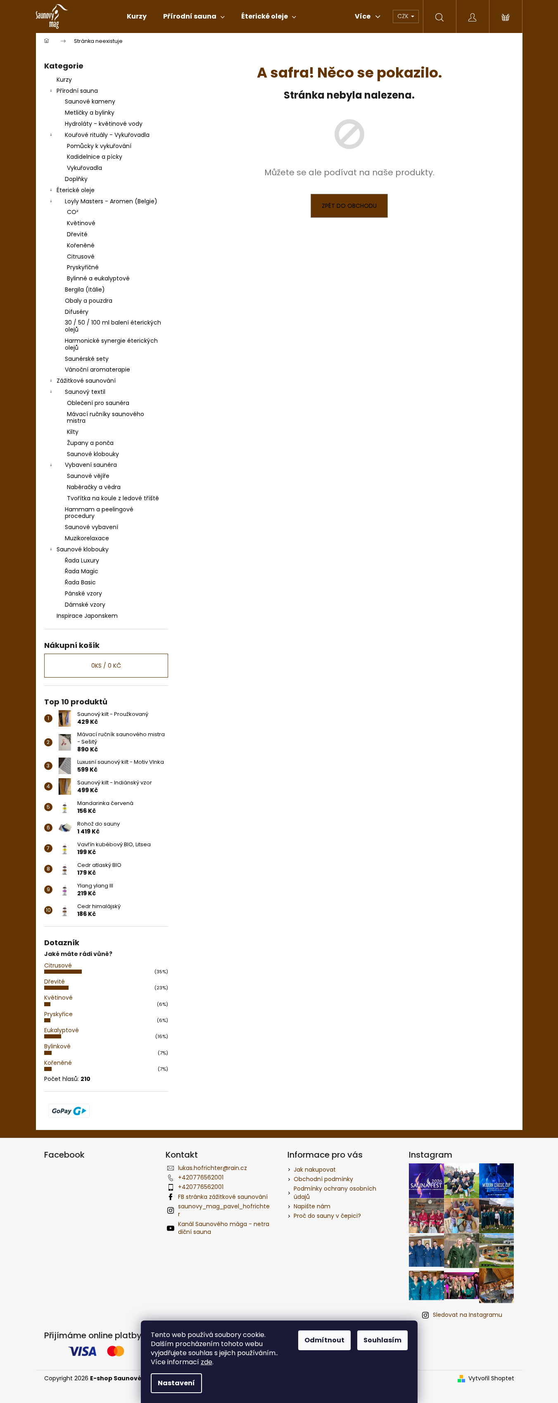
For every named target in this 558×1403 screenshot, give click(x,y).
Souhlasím (382, 1340)
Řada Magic (81, 571)
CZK (403, 16)
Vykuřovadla (84, 168)
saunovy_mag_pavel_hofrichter (224, 1210)
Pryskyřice (58, 1014)
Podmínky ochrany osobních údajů (335, 1192)
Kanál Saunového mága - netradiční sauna (223, 1228)
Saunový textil (85, 392)
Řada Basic (80, 582)
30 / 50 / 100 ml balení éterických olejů (113, 326)
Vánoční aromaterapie (97, 369)
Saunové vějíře (88, 476)
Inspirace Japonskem (87, 616)
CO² (72, 212)
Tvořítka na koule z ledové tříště (113, 498)
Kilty (72, 432)
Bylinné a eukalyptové (98, 278)
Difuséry (76, 312)
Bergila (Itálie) (85, 289)
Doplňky (76, 179)
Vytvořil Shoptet (491, 1378)
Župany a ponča (90, 443)
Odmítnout (324, 1340)
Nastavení (176, 1383)
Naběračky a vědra (94, 487)
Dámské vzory (85, 604)
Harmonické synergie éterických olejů (111, 344)
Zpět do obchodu (349, 206)
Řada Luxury (82, 560)
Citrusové (81, 256)
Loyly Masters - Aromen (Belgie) (111, 201)
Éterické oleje (76, 190)
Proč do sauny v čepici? (327, 1216)
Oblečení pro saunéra (98, 403)
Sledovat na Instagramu (467, 1315)
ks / (106, 665)
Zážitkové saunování (86, 381)
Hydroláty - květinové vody (103, 124)
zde (206, 1362)
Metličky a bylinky (89, 112)
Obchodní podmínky (323, 1179)
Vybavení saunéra (91, 465)
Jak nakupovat (315, 1169)
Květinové (81, 223)
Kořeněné (81, 245)
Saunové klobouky (93, 454)
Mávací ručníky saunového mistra (105, 417)
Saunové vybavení (91, 527)
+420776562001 (200, 1177)
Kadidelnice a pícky (94, 157)
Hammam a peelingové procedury (99, 512)
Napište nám (312, 1206)
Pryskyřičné (83, 267)
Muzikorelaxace (87, 538)
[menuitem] (137, 16)
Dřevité (77, 234)
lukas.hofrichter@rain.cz (212, 1168)
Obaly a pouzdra (88, 301)
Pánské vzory (83, 593)
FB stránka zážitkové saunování (223, 1197)
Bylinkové (57, 1046)
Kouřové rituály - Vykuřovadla (107, 135)
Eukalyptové (61, 1030)
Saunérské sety (87, 359)
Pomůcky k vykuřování (99, 146)
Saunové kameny (90, 101)
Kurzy (64, 79)
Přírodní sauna (77, 91)
